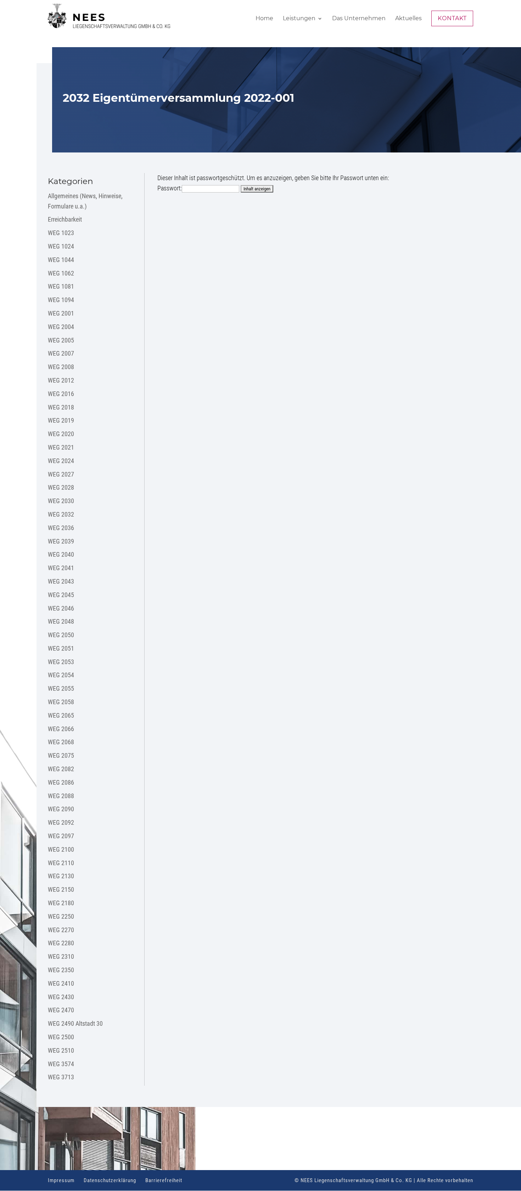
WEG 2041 (61, 568)
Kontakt (452, 18)
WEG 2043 (61, 581)
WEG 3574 (61, 1064)
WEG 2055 (61, 688)
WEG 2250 (61, 916)
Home (264, 19)
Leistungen (299, 19)
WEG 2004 (61, 326)
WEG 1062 (61, 273)
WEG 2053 (61, 662)
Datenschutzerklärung (110, 1180)
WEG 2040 (61, 554)
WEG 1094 (61, 300)
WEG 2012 (61, 380)
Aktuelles (408, 19)
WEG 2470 (61, 1010)
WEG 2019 (61, 420)
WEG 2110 (61, 863)
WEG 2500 (61, 1037)
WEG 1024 (61, 246)
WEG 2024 (61, 460)
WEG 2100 (61, 849)
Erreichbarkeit (65, 219)
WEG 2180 (61, 903)
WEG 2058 (61, 702)
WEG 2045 (61, 595)
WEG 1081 (61, 286)
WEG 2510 (61, 1050)
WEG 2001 (61, 313)
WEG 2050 (61, 635)
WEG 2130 (61, 876)
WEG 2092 (61, 822)
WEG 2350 (61, 970)
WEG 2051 (61, 648)
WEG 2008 (61, 367)
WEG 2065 (61, 715)
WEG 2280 (61, 943)
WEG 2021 (61, 447)
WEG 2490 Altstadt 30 (75, 1023)
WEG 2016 (61, 393)
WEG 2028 (61, 487)
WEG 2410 (61, 983)
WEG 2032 (61, 514)
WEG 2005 (61, 340)
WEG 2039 (61, 541)
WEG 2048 (61, 621)
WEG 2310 (61, 956)
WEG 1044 (61, 259)
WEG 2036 (61, 528)
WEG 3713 (61, 1077)
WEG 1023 (61, 232)
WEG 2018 (61, 407)
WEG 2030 (61, 501)
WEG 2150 (61, 889)
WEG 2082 (61, 769)
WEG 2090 (61, 809)
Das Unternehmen (359, 19)
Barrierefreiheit (163, 1180)
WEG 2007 (61, 353)
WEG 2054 (61, 675)
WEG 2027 (61, 474)
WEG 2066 (61, 729)
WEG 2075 (61, 755)
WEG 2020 (61, 434)
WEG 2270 (61, 930)
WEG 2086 (61, 782)
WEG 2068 (61, 742)
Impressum (61, 1180)
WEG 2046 (61, 608)
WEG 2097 (61, 836)
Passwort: (169, 188)
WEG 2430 (61, 997)
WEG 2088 (61, 796)
